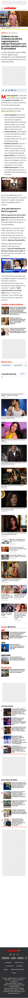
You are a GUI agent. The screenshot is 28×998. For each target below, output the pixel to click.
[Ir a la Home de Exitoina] (11, 8)
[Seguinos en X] (17, 954)
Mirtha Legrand (6, 365)
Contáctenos (9, 966)
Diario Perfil (5, 958)
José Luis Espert (18, 365)
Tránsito (14, 973)
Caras (13, 958)
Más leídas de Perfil (9, 780)
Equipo (6, 969)
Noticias (20, 958)
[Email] (15, 90)
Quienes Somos (19, 962)
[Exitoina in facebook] (14, 954)
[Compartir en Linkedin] (12, 90)
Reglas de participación (17, 969)
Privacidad (19, 966)
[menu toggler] (2, 8)
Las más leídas (7, 706)
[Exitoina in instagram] (10, 954)
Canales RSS (8, 962)
